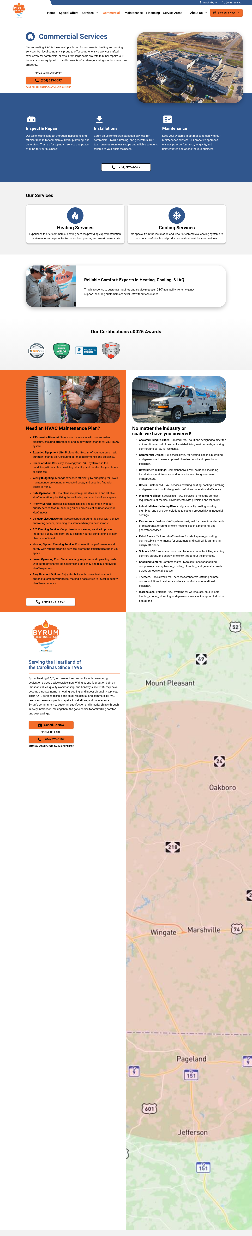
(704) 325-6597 (234, 2)
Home (51, 13)
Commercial (111, 13)
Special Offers (68, 13)
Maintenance (134, 13)
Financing (153, 13)
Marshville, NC (210, 2)
